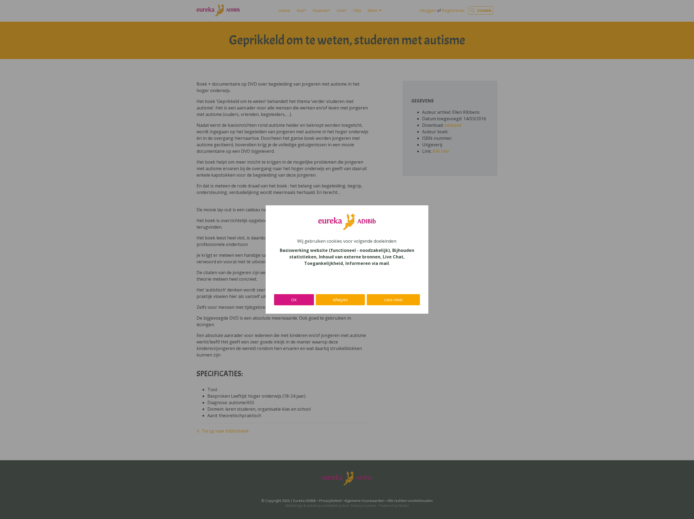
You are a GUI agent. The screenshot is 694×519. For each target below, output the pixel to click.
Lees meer (393, 299)
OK (294, 299)
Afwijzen (340, 299)
